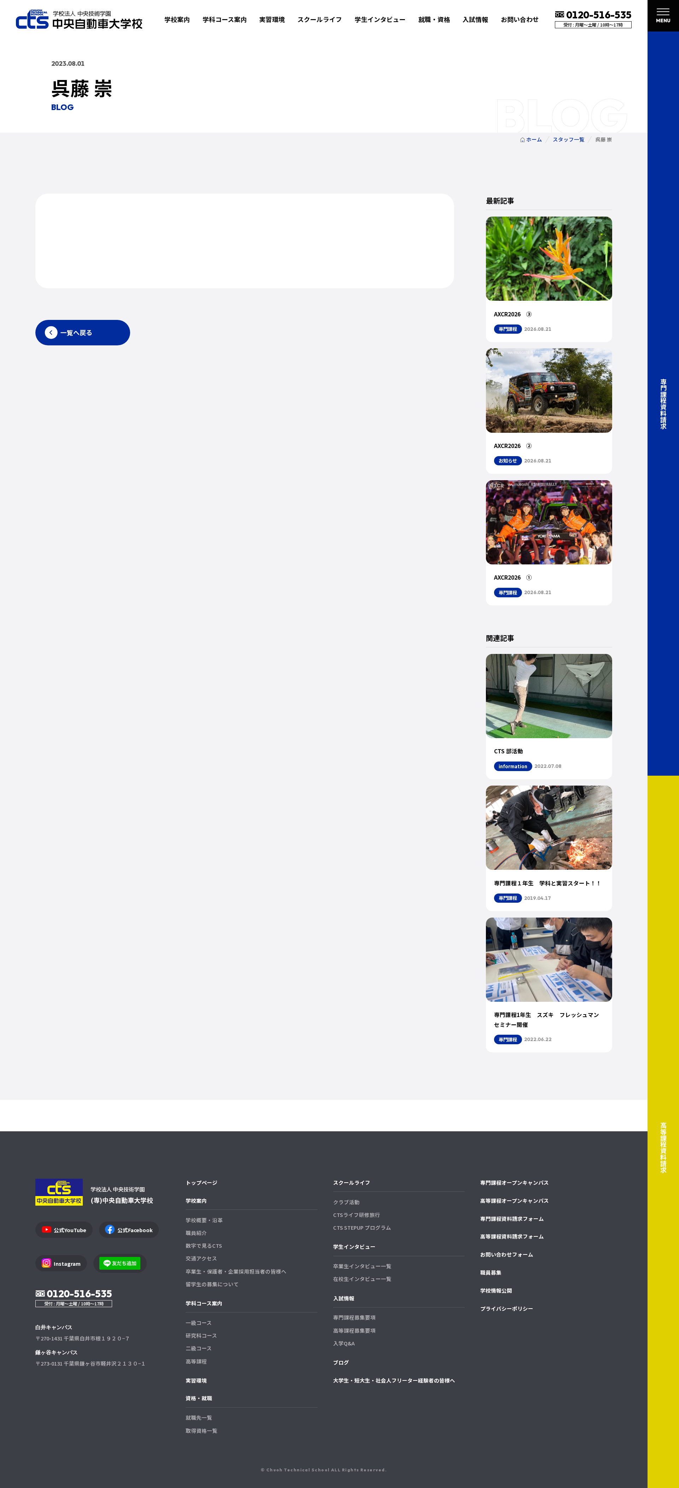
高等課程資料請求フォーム (512, 1236)
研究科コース (201, 1335)
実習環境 (272, 19)
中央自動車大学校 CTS (79, 19)
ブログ (341, 1362)
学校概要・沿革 (204, 1220)
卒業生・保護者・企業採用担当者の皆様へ (236, 1271)
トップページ (201, 1182)
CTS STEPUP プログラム (362, 1227)
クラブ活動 (346, 1202)
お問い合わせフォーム (506, 1254)
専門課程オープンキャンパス (514, 1182)
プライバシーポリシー (506, 1308)
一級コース (199, 1322)
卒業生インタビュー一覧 (362, 1266)
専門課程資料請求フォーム (512, 1218)
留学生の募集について (212, 1284)
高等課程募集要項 (354, 1330)
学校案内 (196, 1200)
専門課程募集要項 (354, 1317)
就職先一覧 (199, 1417)
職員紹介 (196, 1232)
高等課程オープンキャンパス (514, 1200)
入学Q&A (344, 1343)
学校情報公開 (496, 1290)
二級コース (199, 1348)
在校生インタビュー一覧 (362, 1278)
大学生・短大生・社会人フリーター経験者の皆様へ (394, 1380)
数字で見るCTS (204, 1245)
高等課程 (196, 1361)
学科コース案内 (204, 1303)
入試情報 (343, 1298)
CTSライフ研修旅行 (356, 1214)
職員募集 (490, 1272)
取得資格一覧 (201, 1430)
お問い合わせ (520, 19)
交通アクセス (201, 1258)
